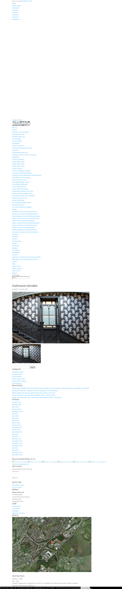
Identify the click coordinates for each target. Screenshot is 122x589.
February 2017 (16, 439)
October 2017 (16, 430)
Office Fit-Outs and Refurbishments (23, 227)
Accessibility (16, 509)
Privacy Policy (16, 506)
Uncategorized (16, 383)
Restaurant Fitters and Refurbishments (24, 225)
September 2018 (17, 411)
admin (16, 289)
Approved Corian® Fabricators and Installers (26, 257)
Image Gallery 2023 (18, 166)
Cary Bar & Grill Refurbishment (22, 173)
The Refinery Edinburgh (19, 184)
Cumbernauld (16, 241)
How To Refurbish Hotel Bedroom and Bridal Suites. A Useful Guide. (33, 395)
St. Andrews (16, 250)
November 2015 (17, 455)
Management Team (18, 134)
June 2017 (15, 434)
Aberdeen (15, 237)
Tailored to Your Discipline (20, 132)
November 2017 (17, 427)
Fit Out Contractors (18, 146)
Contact (14, 262)
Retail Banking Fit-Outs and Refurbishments (26, 216)
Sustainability (16, 139)
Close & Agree (85, 588)
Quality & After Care (18, 137)
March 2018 (16, 423)
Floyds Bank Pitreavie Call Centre (22, 191)
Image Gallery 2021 (18, 162)
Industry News (16, 376)
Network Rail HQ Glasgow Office (22, 193)
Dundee (14, 243)
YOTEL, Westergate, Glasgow (21, 171)
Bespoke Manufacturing (19, 152)
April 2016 (15, 450)
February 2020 (16, 405)
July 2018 (15, 414)
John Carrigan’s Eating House (21, 202)
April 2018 (15, 420)
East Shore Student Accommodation (23, 196)
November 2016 (17, 443)
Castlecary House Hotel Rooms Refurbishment (27, 175)
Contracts (15, 150)
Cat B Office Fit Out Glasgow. (21, 177)
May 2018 (15, 418)
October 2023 (16, 402)
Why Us (14, 130)
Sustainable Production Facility (22, 148)
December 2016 (17, 441)
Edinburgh (15, 246)
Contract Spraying (18, 159)
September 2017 (17, 432)
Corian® (15, 255)
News (14, 3)
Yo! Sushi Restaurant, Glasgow (21, 207)
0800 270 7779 (27, 1)
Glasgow (15, 248)
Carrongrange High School (20, 182)
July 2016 (15, 448)
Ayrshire (15, 239)
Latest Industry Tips (18, 379)
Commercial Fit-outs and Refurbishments (25, 232)
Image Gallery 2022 (18, 164)
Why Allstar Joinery (18, 485)
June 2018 (15, 416)
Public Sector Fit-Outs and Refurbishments (25, 218)
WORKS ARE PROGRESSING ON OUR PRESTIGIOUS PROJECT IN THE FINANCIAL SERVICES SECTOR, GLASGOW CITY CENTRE (50, 388)
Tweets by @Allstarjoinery (20, 464)
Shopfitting (15, 157)
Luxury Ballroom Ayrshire (20, 189)
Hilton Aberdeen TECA (19, 180)
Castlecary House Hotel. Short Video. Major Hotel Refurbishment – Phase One (36, 397)
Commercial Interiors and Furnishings (24, 155)
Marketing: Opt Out (18, 513)
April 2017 (15, 436)
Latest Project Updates (19, 381)
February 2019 (16, 409)
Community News (17, 372)
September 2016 (17, 446)
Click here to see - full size (100, 571)
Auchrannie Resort (18, 205)
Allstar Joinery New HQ (19, 198)
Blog (13, 264)
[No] (90, 588)
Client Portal (16, 271)
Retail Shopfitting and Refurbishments (24, 230)
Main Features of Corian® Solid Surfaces (25, 259)
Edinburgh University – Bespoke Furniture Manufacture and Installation (35, 390)
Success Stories (17, 141)
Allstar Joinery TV (17, 268)
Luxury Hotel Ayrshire (19, 186)
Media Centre (16, 6)
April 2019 (15, 407)
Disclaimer (15, 511)
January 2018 (16, 425)
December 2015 (17, 452)
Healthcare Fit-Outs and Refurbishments (25, 214)
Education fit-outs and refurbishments (24, 212)
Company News (17, 374)
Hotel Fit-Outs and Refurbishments (23, 221)
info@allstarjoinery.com (20, 479)
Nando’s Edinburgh (18, 200)
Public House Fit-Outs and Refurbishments (25, 223)
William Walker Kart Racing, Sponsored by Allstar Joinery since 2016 (33, 393)
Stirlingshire (16, 252)
